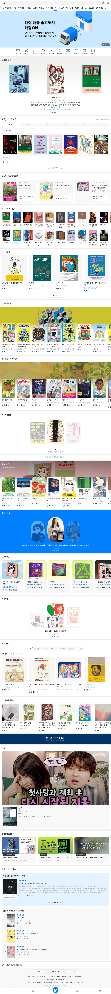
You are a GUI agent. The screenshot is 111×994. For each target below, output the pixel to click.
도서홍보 (78, 982)
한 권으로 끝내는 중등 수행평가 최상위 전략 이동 (96, 273)
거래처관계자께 (70, 982)
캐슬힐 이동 (39, 392)
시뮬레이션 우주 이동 (84, 491)
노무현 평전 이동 (96, 675)
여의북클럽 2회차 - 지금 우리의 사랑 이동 (73, 530)
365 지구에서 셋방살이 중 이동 (12, 586)
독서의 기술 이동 (73, 431)
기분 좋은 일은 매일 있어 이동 (66, 716)
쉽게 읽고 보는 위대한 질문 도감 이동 (54, 338)
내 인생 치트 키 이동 (99, 491)
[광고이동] (103, 3)
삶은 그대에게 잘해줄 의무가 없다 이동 (14, 273)
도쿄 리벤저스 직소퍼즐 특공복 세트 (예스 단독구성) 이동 (37, 620)
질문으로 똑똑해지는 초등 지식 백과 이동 (23, 338)
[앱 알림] (100, 991)
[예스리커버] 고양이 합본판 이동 (73, 616)
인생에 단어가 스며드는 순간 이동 (8, 492)
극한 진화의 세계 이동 (19, 191)
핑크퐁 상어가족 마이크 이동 (84, 716)
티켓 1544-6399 (47, 976)
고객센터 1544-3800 (34, 976)
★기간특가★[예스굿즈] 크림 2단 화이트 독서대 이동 (10, 717)
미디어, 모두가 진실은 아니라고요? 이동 (69, 338)
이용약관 (29, 982)
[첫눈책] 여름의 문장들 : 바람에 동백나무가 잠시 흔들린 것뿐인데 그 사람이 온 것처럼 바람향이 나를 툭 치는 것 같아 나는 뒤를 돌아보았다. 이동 (91, 858)
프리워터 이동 (99, 392)
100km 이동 (59, 586)
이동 (10, 144)
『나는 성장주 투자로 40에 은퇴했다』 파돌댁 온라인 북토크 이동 (37, 530)
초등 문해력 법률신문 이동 (84, 336)
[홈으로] (55, 991)
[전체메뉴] (11, 991)
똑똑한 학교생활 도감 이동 (55, 191)
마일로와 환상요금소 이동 (19, 858)
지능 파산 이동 (55, 889)
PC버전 (56, 982)
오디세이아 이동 (69, 273)
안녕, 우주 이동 (84, 392)
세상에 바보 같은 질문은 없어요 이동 (39, 338)
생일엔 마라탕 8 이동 (23, 392)
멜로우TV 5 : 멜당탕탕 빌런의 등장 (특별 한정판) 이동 (92, 191)
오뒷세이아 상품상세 (55, 104)
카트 (108, 3)
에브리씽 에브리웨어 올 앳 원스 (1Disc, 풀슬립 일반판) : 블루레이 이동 (47, 717)
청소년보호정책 (48, 982)
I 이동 (55, 432)
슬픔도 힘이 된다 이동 (55, 921)
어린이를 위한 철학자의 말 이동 (99, 338)
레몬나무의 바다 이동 (8, 392)
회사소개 (62, 982)
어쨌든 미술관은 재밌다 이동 (36, 586)
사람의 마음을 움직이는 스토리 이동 (55, 858)
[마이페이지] (78, 991)
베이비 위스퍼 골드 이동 (14, 675)
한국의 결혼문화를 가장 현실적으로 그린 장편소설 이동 (55, 952)
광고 (83, 982)
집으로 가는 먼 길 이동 (54, 392)
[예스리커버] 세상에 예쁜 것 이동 (55, 616)
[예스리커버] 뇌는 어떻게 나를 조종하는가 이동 (42, 675)
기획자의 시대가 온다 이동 (82, 586)
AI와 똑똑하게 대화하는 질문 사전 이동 (8, 338)
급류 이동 (55, 816)
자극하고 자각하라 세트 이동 (54, 492)
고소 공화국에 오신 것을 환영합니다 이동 (37, 431)
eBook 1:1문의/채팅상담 (74, 976)
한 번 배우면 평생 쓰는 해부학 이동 (69, 492)
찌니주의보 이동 (39, 491)
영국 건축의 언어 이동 (28, 716)
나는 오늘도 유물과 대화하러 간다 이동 (23, 492)
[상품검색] (33, 991)
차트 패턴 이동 (42, 273)
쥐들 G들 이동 (69, 392)
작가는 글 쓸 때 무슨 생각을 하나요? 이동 (55, 936)
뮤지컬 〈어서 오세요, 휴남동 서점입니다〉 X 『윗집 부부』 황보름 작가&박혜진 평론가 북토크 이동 (55, 530)
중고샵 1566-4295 (60, 976)
